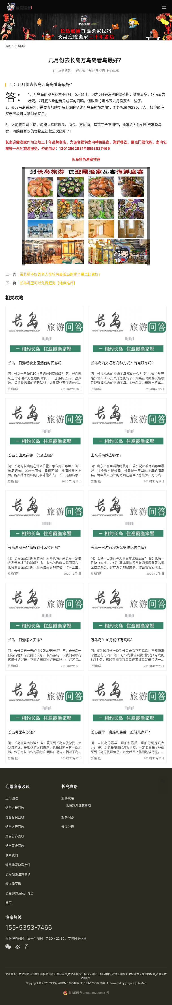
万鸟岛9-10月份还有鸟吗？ (112, 640)
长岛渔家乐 (13, 884)
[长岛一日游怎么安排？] (45, 609)
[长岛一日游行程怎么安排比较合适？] (127, 517)
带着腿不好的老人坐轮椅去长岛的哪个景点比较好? (60, 274)
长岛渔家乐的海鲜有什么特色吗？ (35, 547)
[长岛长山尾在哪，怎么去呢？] (45, 424)
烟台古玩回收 (14, 807)
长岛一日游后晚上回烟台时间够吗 (35, 363)
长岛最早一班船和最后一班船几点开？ (121, 732)
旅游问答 (64, 71)
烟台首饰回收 (14, 836)
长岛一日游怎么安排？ (26, 640)
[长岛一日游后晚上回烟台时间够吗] (45, 332)
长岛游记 (67, 826)
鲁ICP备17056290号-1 (94, 983)
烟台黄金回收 (14, 846)
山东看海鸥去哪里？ (107, 455)
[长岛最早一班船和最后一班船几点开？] (127, 701)
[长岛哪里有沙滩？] (45, 701)
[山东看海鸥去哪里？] (127, 424)
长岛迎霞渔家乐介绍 (19, 893)
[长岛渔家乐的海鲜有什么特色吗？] (45, 517)
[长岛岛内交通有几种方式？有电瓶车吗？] (127, 332)
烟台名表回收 (14, 826)
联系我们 (11, 855)
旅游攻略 (67, 798)
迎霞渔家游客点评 (17, 865)
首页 (8, 46)
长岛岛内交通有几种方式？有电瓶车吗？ (123, 363)
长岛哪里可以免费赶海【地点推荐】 (48, 283)
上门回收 (11, 798)
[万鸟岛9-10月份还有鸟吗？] (127, 609)
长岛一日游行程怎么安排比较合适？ (119, 547)
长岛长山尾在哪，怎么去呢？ (31, 455)
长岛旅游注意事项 (17, 874)
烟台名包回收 (14, 817)
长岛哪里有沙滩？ (22, 732)
